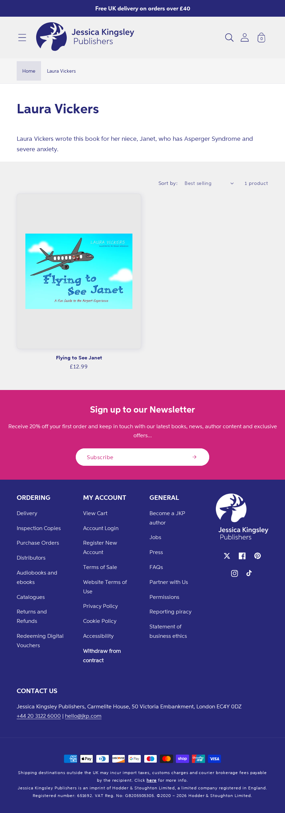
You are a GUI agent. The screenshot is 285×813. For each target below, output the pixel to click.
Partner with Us (168, 582)
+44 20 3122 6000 (39, 716)
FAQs (156, 567)
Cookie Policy (99, 621)
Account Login (101, 528)
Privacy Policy (100, 606)
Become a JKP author (167, 518)
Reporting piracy (170, 611)
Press (156, 552)
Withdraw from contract (102, 655)
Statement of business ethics (168, 631)
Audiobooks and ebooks (37, 577)
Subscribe (100, 457)
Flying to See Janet (79, 357)
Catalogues (31, 597)
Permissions (164, 597)
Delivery (27, 513)
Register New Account (100, 547)
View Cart (95, 513)
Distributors (31, 557)
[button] (22, 37)
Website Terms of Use (105, 586)
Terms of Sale (100, 567)
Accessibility (98, 636)
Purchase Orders (38, 542)
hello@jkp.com (83, 716)
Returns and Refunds (32, 616)
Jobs (155, 537)
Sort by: (168, 183)
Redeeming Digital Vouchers (40, 640)
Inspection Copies (39, 528)
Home (28, 71)
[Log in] (245, 37)
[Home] (85, 37)
